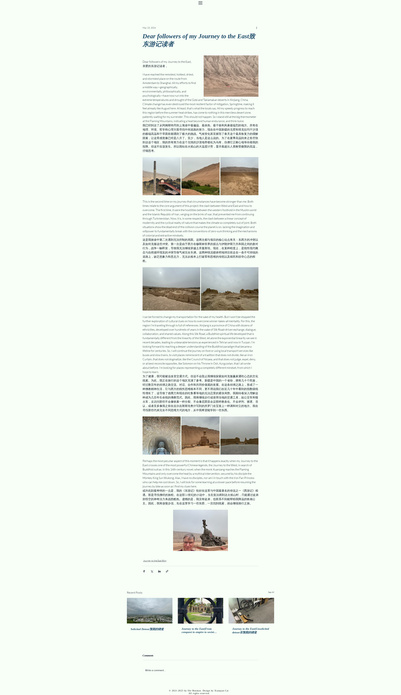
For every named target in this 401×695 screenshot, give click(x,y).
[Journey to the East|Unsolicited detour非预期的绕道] (251, 610)
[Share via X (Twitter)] (151, 571)
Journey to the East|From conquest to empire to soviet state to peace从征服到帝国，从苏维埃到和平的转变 (199, 630)
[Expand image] (162, 176)
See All (271, 592)
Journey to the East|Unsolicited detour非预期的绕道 (250, 630)
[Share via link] (167, 571)
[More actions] (256, 28)
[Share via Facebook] (144, 571)
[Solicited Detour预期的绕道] (149, 610)
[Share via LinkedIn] (159, 571)
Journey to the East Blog (154, 560)
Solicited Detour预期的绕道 (147, 629)
